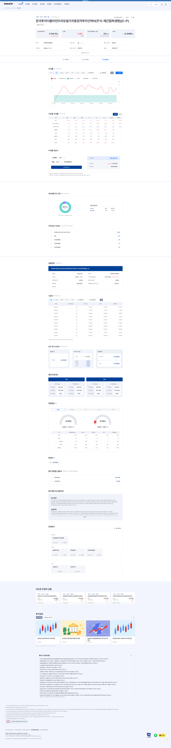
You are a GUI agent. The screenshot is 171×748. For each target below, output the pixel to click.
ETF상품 (27, 4)
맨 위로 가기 (167, 740)
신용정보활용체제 (44, 730)
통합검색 (162, 4)
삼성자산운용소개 (9, 730)
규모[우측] (71, 78)
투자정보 (49, 4)
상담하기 (163, 735)
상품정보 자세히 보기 (85, 52)
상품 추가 (120, 72)
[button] (133, 617)
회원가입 (156, 4)
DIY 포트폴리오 (57, 4)
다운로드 (65, 542)
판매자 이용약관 (27, 730)
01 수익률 (65, 59)
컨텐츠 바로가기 (85, 0)
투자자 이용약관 (18, 730)
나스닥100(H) (94, 78)
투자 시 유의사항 (44, 655)
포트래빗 (20, 4)
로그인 (151, 4)
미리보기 (56, 542)
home (4, 8)
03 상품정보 (105, 59)
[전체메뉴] (165, 4)
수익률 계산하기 (66, 167)
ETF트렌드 (35, 4)
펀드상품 (42, 4)
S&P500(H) (85, 78)
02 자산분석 (85, 59)
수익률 (54, 78)
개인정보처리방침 (35, 730)
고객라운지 (66, 4)
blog (155, 735)
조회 (112, 72)
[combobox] (62, 157)
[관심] (57, 603)
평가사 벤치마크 (62, 78)
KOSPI (78, 78)
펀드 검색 (13, 8)
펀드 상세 (19, 8)
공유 (133, 17)
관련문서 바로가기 (119, 17)
